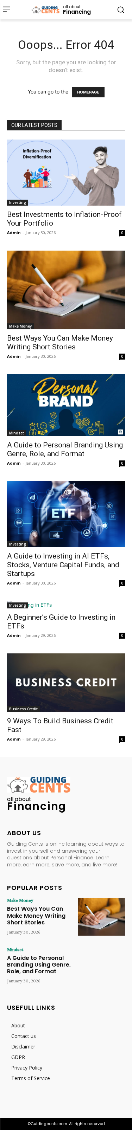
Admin (14, 232)
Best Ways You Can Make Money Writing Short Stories (60, 342)
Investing (17, 202)
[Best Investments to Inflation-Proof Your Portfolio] (66, 173)
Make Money (20, 326)
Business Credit (23, 708)
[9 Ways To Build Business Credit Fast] (66, 682)
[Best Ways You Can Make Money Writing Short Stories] (66, 290)
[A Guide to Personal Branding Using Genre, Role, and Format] (66, 405)
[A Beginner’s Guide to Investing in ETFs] (66, 604)
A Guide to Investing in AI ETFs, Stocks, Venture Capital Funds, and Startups (63, 565)
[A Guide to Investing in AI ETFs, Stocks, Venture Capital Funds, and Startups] (66, 514)
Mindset (16, 433)
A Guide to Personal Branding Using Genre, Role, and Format (65, 449)
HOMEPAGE (88, 92)
